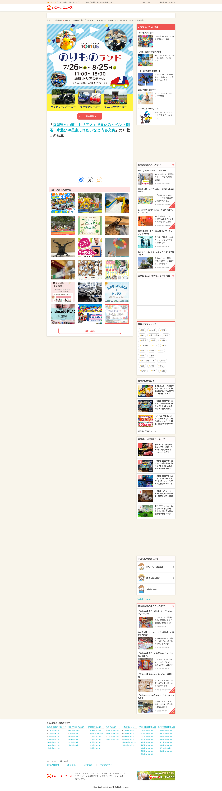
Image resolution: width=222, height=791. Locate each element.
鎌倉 (142, 356)
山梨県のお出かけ (75, 733)
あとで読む (147, 2)
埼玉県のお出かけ (96, 739)
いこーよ (53, 2)
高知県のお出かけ (147, 748)
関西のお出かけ (128, 727)
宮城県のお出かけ (54, 733)
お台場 (143, 340)
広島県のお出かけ (147, 730)
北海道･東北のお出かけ (56, 727)
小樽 (153, 371)
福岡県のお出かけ (166, 730)
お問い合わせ (53, 765)
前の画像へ (91, 116)
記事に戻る (90, 331)
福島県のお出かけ (54, 748)
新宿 (166, 335)
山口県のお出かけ (147, 736)
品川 (152, 350)
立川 (155, 345)
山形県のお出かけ (54, 745)
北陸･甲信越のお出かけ (77, 727)
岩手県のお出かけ (54, 739)
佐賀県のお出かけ (166, 733)
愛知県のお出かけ (113, 730)
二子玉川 (144, 345)
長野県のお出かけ (75, 730)
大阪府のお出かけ (129, 730)
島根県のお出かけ (147, 742)
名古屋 (152, 330)
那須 (163, 330)
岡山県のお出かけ (147, 733)
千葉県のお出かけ (96, 736)
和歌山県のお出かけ (130, 742)
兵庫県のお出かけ (129, 736)
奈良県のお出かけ (129, 739)
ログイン (172, 2)
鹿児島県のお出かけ (166, 748)
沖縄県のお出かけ (166, 751)
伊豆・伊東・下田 (147, 361)
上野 (161, 350)
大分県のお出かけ (166, 742)
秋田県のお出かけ (54, 742)
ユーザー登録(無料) (160, 2)
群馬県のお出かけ (96, 742)
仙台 (153, 340)
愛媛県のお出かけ (147, 745)
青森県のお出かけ (54, 736)
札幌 (164, 345)
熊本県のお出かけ (166, 739)
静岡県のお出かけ (113, 739)
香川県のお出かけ (147, 751)
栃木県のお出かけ (96, 745)
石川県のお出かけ (75, 739)
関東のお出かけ (94, 727)
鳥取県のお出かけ (147, 739)
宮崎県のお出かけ (166, 745)
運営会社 (71, 765)
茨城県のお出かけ (96, 748)
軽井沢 (143, 371)
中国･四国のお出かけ (147, 727)
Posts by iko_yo (144, 599)
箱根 (142, 366)
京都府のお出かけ (129, 733)
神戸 (142, 335)
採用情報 (88, 765)
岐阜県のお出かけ (113, 733)
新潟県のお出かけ (75, 736)
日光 (142, 350)
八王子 (162, 361)
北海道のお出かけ (54, 730)
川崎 (163, 340)
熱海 (152, 356)
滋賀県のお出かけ (129, 745)
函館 (163, 371)
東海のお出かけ (112, 727)
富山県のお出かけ (75, 742)
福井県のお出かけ (75, 745)
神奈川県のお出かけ (97, 733)
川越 (152, 366)
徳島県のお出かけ (147, 754)
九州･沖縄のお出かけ (166, 727)
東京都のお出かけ (96, 730)
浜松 (161, 366)
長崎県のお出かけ (166, 736)
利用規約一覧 (106, 765)
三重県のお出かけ (113, 736)
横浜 (142, 330)
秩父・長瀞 (154, 335)
